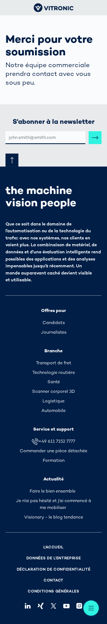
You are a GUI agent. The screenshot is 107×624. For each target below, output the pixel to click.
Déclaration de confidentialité (54, 569)
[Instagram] (79, 605)
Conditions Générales (53, 591)
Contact (53, 580)
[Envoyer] (95, 137)
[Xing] (40, 605)
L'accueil (53, 547)
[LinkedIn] (27, 605)
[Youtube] (66, 605)
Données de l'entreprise (53, 558)
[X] (53, 605)
